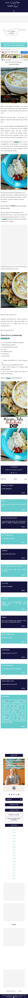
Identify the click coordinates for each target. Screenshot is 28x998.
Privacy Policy (11, 991)
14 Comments (14, 466)
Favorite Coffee (14, 814)
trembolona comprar (9, 712)
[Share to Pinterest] (16, 472)
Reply (23, 492)
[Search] (21, 799)
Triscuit (5, 219)
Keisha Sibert (6, 681)
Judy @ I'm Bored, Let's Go (10, 566)
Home (15, 479)
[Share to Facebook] (11, 472)
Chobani (16, 142)
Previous (3, 479)
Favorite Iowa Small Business (14, 819)
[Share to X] (13, 472)
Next (25, 479)
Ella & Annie (6, 535)
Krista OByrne (6, 634)
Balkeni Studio (17, 996)
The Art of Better (7, 518)
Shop (20, 991)
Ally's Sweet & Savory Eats (18, 995)
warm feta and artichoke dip (14, 469)
